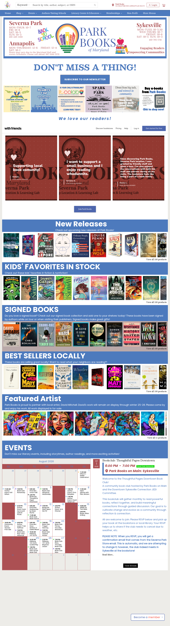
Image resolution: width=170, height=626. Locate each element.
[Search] (95, 5)
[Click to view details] (11, 245)
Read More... (108, 554)
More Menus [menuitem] (149, 13)
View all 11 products (157, 437)
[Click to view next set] (7, 246)
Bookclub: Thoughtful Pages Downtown (128, 460)
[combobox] (23, 4)
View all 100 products (156, 259)
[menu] (85, 13)
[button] (128, 5)
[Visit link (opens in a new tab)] (17, 99)
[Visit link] (153, 99)
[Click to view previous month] (5, 461)
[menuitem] (8, 13)
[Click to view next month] (86, 461)
